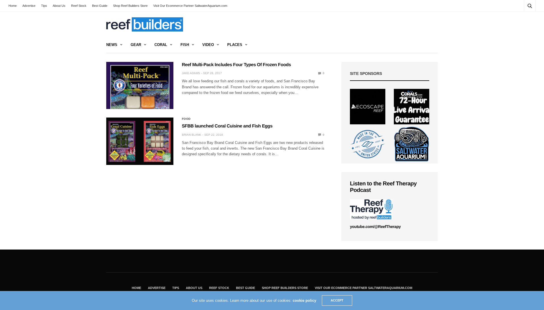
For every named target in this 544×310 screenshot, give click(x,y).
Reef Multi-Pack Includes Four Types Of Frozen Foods (236, 64)
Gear (136, 45)
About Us (59, 5)
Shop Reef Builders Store (130, 5)
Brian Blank (191, 134)
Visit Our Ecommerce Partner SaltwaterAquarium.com (190, 5)
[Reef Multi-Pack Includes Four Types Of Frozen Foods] (139, 85)
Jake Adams (191, 73)
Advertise (28, 5)
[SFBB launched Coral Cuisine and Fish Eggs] (139, 141)
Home (12, 5)
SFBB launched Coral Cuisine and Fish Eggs (227, 126)
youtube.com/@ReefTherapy (375, 226)
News (111, 45)
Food (186, 119)
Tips (44, 5)
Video (208, 45)
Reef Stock (78, 5)
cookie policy (304, 300)
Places (234, 45)
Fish (184, 45)
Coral (160, 45)
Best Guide (99, 5)
